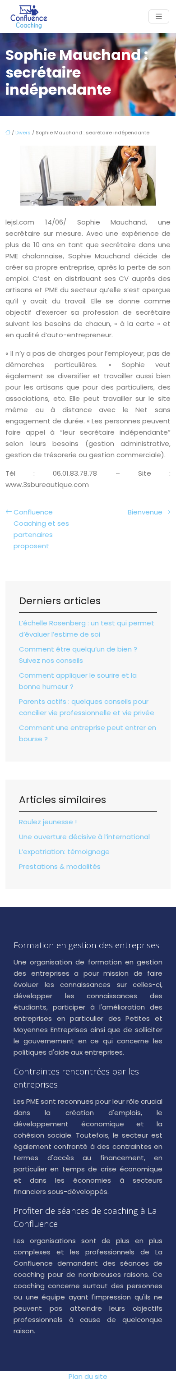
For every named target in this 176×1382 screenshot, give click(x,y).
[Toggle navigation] (158, 16)
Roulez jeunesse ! (48, 821)
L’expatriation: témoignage (64, 851)
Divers (23, 132)
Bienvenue (145, 512)
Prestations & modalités (60, 866)
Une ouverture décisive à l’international (84, 836)
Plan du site (88, 1376)
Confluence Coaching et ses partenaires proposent (41, 529)
